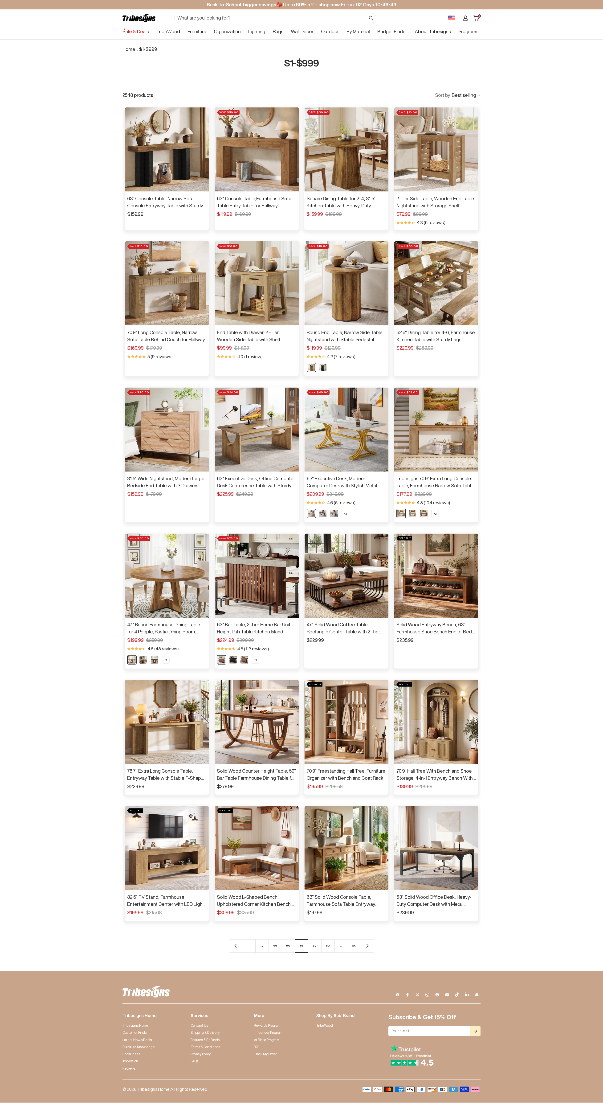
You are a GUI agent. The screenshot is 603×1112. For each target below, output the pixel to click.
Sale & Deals (135, 31)
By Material (358, 31)
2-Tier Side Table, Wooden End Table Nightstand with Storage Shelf (435, 202)
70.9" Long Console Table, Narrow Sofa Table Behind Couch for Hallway (166, 336)
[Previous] (235, 945)
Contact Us (199, 1025)
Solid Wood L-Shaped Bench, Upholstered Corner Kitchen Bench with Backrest (254, 901)
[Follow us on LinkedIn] (467, 994)
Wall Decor (302, 31)
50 (288, 945)
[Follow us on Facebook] (407, 994)
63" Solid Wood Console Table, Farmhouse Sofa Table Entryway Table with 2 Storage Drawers (341, 901)
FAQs (194, 1061)
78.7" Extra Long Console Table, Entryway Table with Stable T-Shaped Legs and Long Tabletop (167, 775)
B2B (256, 1047)
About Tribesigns (433, 31)
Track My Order (265, 1054)
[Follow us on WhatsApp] (397, 994)
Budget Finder (392, 31)
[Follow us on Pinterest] (437, 994)
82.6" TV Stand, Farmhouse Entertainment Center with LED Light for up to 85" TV (165, 901)
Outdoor (330, 31)
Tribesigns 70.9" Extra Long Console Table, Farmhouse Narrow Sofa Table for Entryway (435, 482)
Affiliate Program (266, 1040)
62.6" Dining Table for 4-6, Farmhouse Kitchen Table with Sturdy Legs (435, 336)
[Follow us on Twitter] (417, 994)
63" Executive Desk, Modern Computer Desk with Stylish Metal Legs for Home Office (342, 482)
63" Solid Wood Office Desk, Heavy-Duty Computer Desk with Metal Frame (434, 901)
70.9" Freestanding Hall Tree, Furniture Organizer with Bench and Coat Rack (346, 774)
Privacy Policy (201, 1054)
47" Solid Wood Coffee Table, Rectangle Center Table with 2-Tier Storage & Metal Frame (343, 628)
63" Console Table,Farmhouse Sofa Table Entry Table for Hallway (254, 202)
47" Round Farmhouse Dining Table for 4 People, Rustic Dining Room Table (163, 628)
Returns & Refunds (205, 1040)
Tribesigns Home (135, 1025)
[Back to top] (583, 1080)
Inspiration (130, 1061)
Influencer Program (268, 1032)
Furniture (196, 31)
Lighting (256, 31)
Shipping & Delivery (205, 1032)
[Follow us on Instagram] (427, 994)
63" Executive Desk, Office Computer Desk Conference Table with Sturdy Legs (256, 482)
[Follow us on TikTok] (457, 994)
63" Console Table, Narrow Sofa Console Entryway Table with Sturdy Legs (165, 202)
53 (328, 945)
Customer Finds (134, 1032)
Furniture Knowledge (138, 1047)
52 (315, 945)
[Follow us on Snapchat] (477, 994)
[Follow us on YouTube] (447, 994)
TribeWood (168, 31)
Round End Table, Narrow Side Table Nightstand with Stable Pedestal (345, 336)
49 (275, 945)
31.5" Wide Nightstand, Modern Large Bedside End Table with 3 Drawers (165, 482)
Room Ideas (131, 1054)
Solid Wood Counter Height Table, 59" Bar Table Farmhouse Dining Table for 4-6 (256, 775)
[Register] (475, 1031)
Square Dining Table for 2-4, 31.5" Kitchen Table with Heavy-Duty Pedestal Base (341, 202)
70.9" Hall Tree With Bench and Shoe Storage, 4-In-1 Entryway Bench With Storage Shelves (434, 775)
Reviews (128, 1068)
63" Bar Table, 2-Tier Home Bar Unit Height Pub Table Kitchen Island (253, 628)
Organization (227, 31)
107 (354, 945)
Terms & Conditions (205, 1047)
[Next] (367, 945)
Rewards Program (267, 1025)
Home (128, 49)
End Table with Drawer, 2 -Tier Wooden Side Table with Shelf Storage (249, 336)
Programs (468, 31)
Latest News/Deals (137, 1040)
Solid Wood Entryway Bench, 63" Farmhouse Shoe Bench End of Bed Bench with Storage (434, 628)
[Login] (465, 18)
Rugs (278, 31)
